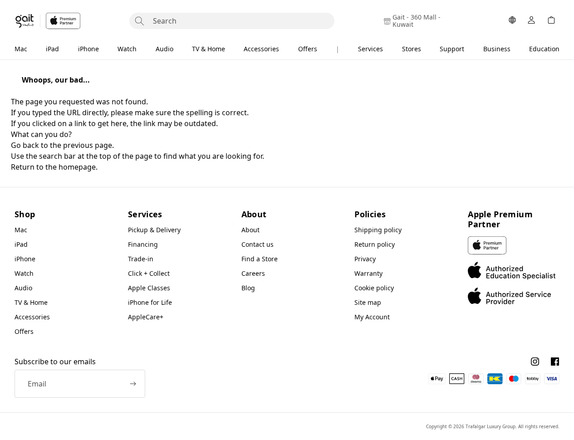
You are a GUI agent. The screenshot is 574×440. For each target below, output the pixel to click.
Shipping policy (378, 229)
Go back (25, 145)
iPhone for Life (150, 302)
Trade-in (140, 258)
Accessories (261, 48)
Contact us (257, 244)
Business (496, 48)
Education (544, 48)
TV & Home (208, 48)
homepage (77, 167)
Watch (127, 48)
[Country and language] (512, 21)
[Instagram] (535, 361)
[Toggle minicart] (551, 21)
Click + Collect (149, 273)
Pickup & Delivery (154, 229)
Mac (21, 48)
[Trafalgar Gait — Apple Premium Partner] (47, 21)
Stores (411, 48)
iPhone (88, 48)
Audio (164, 48)
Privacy (365, 258)
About (250, 229)
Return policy (374, 244)
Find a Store (259, 258)
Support (452, 48)
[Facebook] (554, 361)
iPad (52, 48)
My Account (372, 317)
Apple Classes (149, 288)
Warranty (368, 273)
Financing (143, 244)
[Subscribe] (132, 383)
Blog (248, 288)
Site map (367, 302)
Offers (307, 48)
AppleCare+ (145, 317)
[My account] (531, 21)
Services (370, 48)
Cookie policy (374, 288)
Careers (253, 273)
